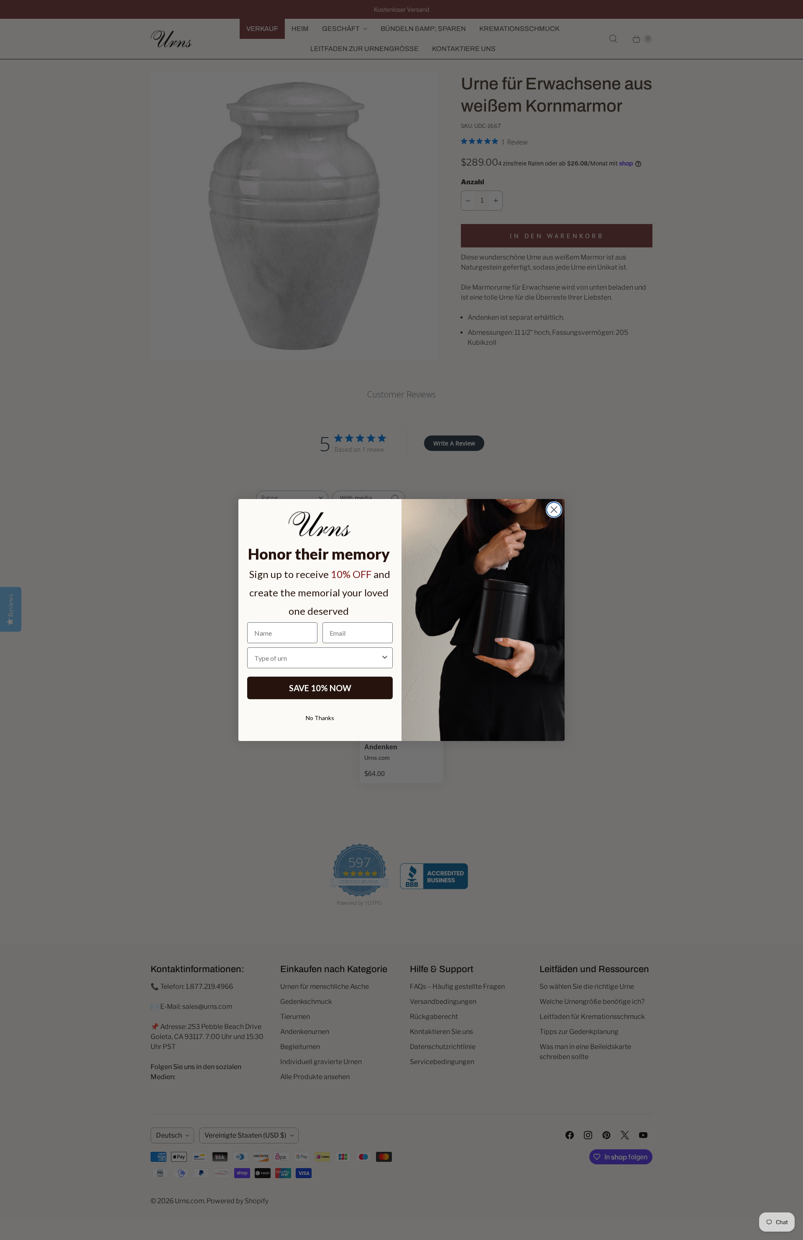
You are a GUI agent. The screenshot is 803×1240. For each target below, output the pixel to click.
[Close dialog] (554, 509)
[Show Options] (385, 658)
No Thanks (320, 717)
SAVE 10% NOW (320, 688)
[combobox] (317, 658)
